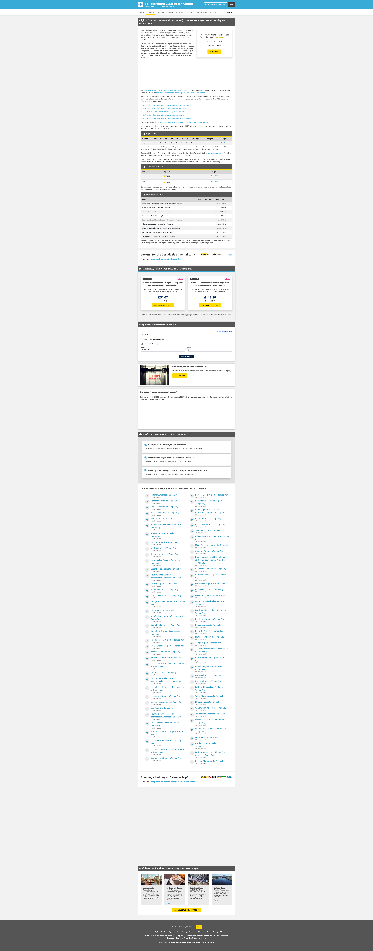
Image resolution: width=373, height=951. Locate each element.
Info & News (202, 12)
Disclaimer (208, 932)
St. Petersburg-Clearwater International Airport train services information (168, 118)
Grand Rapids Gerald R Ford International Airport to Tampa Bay (210, 512)
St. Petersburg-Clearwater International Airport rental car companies (167, 105)
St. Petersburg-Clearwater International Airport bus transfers (164, 112)
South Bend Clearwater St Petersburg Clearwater (157, 232)
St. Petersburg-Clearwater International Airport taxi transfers (164, 115)
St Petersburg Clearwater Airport (169, 4)
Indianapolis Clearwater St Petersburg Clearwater (157, 224)
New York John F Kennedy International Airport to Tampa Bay (166, 716)
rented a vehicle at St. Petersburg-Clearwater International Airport (168, 90)
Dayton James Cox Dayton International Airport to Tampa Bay (166, 577)
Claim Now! (180, 375)
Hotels (213, 12)
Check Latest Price (163, 305)
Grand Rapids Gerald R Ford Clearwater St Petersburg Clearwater (162, 220)
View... (145, 902)
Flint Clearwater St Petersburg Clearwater (155, 216)
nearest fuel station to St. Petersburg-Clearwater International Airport (180, 93)
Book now (214, 52)
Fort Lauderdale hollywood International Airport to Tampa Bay (166, 681)
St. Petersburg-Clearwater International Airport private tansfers (165, 108)
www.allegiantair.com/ (215, 153)
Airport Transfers (175, 12)
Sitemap (223, 932)
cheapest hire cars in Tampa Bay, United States (172, 781)
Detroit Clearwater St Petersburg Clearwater (156, 208)
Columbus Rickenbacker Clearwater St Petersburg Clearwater (161, 228)
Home (142, 12)
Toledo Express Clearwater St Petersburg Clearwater (159, 236)
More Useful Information (186, 910)
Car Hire (160, 12)
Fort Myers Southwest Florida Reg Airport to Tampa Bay (210, 754)
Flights (151, 12)
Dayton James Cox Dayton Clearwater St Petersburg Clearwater (162, 203)
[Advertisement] (186, 74)
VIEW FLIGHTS (224, 143)
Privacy (215, 932)
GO (231, 4)
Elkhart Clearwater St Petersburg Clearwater (156, 212)
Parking (190, 12)
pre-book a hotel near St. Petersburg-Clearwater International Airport (184, 122)
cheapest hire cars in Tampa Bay (165, 259)
